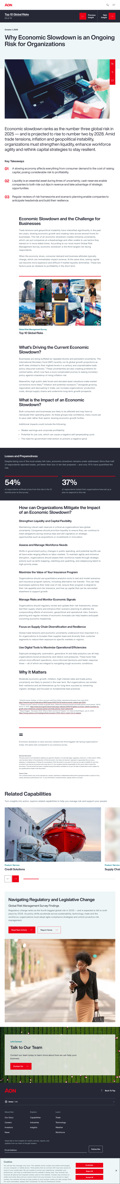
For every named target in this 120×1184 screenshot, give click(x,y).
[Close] (116, 1170)
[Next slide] (15, 879)
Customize (89, 1165)
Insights (33, 1127)
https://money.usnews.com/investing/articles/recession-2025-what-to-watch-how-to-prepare (50, 713)
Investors (9, 1127)
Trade (58, 1117)
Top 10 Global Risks (17, 14)
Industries (34, 1122)
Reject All (89, 1171)
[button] (21, 930)
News (7, 1132)
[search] (107, 5)
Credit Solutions (15, 869)
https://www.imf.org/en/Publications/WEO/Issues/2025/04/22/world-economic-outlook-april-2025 (52, 702)
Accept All (89, 1177)
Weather (59, 1127)
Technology (61, 1122)
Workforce (60, 1132)
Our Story (9, 1117)
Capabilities (35, 1117)
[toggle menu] (113, 4)
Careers (8, 1122)
